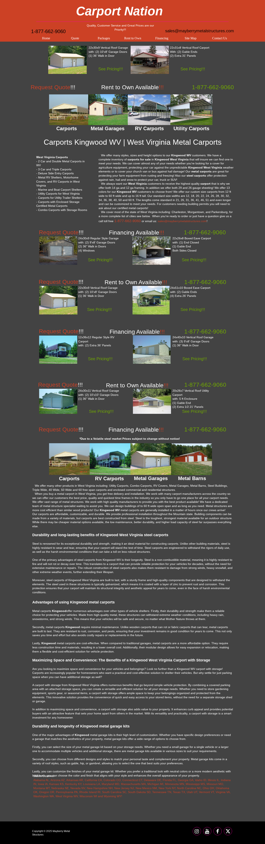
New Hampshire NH (100, 788)
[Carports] (69, 459)
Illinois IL (213, 780)
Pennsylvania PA (67, 792)
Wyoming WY (112, 796)
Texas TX (179, 792)
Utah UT (192, 792)
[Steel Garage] (58, 300)
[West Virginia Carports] (150, 60)
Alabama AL (41, 780)
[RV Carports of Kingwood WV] (149, 109)
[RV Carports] (110, 459)
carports (212, 191)
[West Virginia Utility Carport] (152, 401)
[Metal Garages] (150, 459)
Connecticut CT (132, 780)
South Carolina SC (114, 792)
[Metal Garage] (67, 60)
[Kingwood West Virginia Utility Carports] (191, 109)
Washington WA (43, 796)
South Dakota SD (139, 792)
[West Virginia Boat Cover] (151, 300)
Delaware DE (152, 780)
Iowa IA (43, 784)
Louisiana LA (91, 784)
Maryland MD (110, 784)
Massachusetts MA (133, 784)
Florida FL (169, 780)
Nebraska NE (60, 788)
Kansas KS (56, 784)
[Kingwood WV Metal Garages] (108, 109)
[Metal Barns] (191, 459)
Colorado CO (112, 780)
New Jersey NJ (124, 788)
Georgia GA (185, 780)
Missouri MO (215, 784)
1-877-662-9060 (48, 31)
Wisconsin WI (88, 796)
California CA (93, 780)
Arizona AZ (58, 780)
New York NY (167, 788)
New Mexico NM (146, 788)
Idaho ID (200, 780)
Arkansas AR (74, 780)
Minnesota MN (174, 784)
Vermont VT (206, 792)
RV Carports (109, 478)
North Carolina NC (189, 788)
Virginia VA (223, 792)
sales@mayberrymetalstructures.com (199, 31)
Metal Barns (192, 478)
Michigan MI (155, 784)
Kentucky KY (73, 784)
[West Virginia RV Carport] (58, 350)
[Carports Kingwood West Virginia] (68, 109)
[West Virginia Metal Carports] (151, 250)
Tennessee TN (161, 792)
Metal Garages (151, 478)
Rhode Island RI (89, 792)
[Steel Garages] (58, 401)
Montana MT (41, 788)
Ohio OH (208, 788)
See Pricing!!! (110, 69)
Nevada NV (77, 788)
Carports (69, 478)
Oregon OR (46, 792)
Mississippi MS (195, 784)
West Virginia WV (66, 796)
